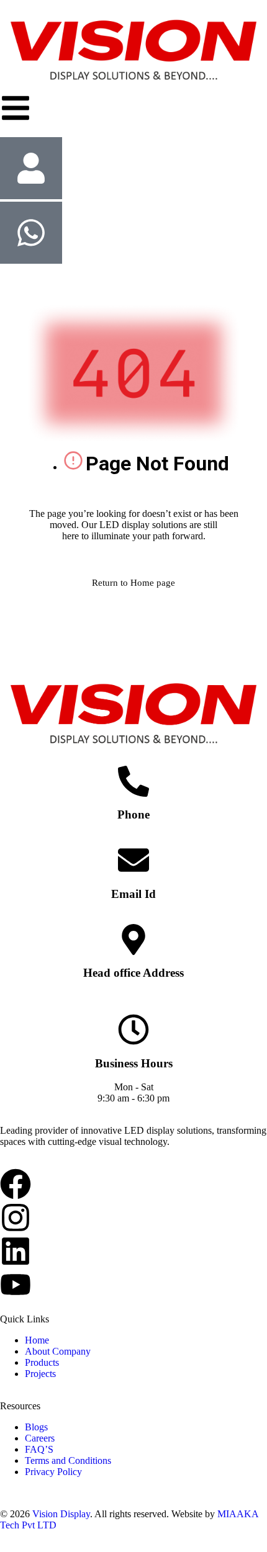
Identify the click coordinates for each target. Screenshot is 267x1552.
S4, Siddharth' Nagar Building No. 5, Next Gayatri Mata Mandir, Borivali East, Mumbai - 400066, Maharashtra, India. (133, 1002)
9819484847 (133, 838)
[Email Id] (133, 860)
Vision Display (61, 1514)
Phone (133, 814)
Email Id (133, 893)
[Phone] (133, 781)
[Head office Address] (133, 939)
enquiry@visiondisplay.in (134, 918)
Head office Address (133, 972)
